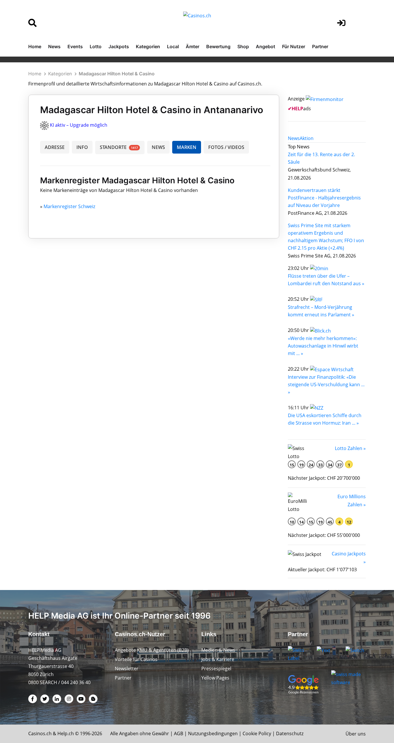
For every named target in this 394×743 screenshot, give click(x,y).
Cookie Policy (257, 733)
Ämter (192, 46)
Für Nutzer (293, 46)
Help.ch (65, 733)
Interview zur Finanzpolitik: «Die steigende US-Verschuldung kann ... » (326, 384)
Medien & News (218, 650)
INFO (82, 147)
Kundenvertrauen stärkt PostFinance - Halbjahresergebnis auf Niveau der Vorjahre (324, 197)
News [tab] (294, 138)
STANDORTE (119, 147)
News (54, 46)
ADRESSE (55, 147)
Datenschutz (289, 733)
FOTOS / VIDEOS (226, 147)
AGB (178, 733)
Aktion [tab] (307, 138)
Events (75, 46)
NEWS (158, 147)
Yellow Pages (215, 678)
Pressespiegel (216, 668)
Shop (243, 46)
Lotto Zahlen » (350, 448)
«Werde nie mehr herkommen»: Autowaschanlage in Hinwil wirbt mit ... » (323, 345)
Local (173, 46)
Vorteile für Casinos (136, 659)
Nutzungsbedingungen (213, 733)
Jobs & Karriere (217, 659)
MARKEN (186, 147)
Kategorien (148, 46)
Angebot (265, 46)
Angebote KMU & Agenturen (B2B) (152, 650)
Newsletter (126, 668)
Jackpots (118, 46)
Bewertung (218, 46)
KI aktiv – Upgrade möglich (78, 125)
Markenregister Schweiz (69, 206)
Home (34, 46)
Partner (320, 46)
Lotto (96, 46)
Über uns (356, 734)
